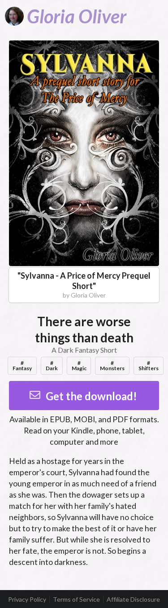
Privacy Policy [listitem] (27, 599)
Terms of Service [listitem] (76, 599)
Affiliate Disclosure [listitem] (133, 599)
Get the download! (91, 395)
